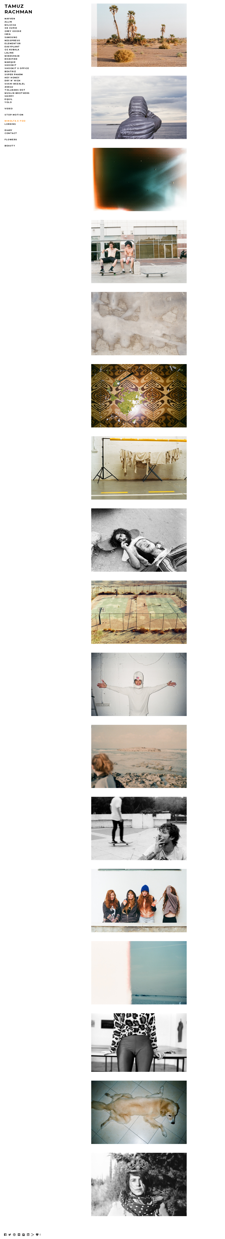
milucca (10, 25)
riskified (11, 59)
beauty (10, 145)
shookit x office (17, 68)
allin (8, 22)
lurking (10, 124)
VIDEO (9, 108)
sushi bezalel (15, 84)
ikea (8, 34)
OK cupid (11, 28)
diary (8, 130)
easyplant (12, 46)
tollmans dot (15, 90)
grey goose (13, 31)
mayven (10, 18)
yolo (8, 102)
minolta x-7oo (15, 121)
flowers (11, 139)
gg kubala (12, 49)
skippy (9, 96)
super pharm (14, 74)
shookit (11, 65)
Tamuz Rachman (19, 9)
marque (10, 62)
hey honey (12, 77)
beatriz (10, 71)
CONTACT (11, 133)
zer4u (9, 87)
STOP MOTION (14, 115)
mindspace (12, 56)
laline (9, 53)
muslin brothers (17, 93)
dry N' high (13, 80)
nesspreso (12, 40)
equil (9, 99)
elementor (13, 43)
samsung (11, 37)
